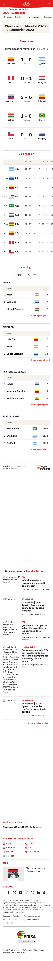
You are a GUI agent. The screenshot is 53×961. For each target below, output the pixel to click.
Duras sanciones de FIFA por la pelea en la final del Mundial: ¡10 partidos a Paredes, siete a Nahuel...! (35, 656)
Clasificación (34, 17)
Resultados (20, 17)
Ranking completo (38, 316)
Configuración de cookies (29, 919)
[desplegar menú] (4, 4)
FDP (23, 622)
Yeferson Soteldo (16, 391)
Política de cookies (10, 919)
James (10, 384)
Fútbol (20, 822)
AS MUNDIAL (27, 599)
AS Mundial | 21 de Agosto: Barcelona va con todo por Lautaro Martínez (33, 606)
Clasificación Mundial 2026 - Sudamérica (15, 11)
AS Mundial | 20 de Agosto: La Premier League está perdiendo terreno (34, 707)
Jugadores (32, 274)
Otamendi (12, 435)
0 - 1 (26, 79)
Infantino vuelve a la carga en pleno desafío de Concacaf (34, 583)
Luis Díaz (12, 302)
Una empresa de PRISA (26, 935)
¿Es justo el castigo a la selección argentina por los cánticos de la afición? (34, 629)
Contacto (6, 916)
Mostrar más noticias (38, 723)
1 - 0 (26, 60)
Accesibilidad (8, 923)
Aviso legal (17, 916)
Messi (10, 294)
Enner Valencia (15, 353)
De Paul (11, 443)
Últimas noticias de (23, 571)
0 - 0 (26, 135)
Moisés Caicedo (15, 398)
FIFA (23, 577)
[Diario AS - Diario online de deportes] (26, 4)
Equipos (20, 274)
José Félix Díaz (27, 665)
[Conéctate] (49, 3)
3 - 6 (26, 97)
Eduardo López (28, 590)
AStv (23, 614)
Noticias (7, 17)
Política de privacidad (32, 916)
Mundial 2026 (28, 647)
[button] (26, 941)
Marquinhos (13, 428)
